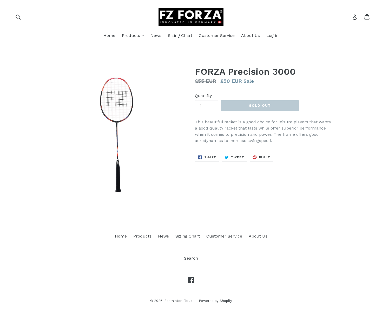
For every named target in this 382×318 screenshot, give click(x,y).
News (155, 35)
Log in (272, 35)
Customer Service (217, 35)
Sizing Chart (180, 35)
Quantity (203, 95)
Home (109, 35)
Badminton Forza (178, 301)
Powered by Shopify (215, 301)
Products (131, 35)
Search (191, 258)
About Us (250, 35)
